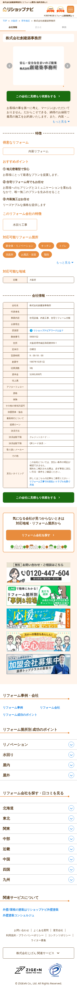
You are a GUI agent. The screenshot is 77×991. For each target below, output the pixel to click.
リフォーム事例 (13, 707)
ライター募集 (38, 940)
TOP (5, 20)
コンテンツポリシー (59, 935)
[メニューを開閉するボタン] (70, 9)
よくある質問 (41, 930)
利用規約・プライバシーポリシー (25, 935)
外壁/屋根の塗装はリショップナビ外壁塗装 (31, 909)
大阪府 (14, 20)
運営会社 (58, 930)
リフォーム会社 (50, 707)
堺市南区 (25, 20)
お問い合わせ (21, 930)
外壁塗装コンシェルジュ (18, 915)
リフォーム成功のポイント (20, 715)
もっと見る (59, 121)
